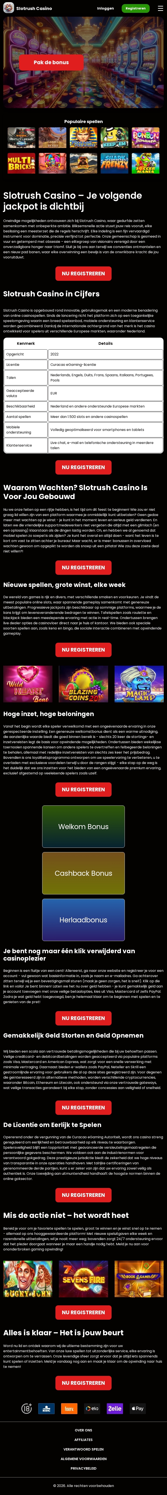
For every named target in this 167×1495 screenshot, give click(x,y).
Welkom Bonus (83, 826)
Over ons (83, 1430)
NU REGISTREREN (83, 273)
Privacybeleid (84, 1468)
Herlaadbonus (83, 920)
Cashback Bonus (83, 873)
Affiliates (83, 1439)
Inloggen (105, 8)
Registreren (136, 8)
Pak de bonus (51, 62)
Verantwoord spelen (83, 1449)
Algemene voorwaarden (84, 1458)
